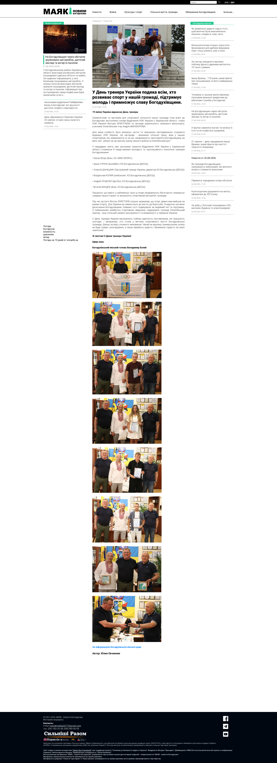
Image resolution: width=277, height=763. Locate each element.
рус (232, 2)
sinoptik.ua (72, 240)
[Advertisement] (65, 175)
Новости (96, 12)
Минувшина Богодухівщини (200, 12)
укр (226, 2)
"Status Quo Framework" (82, 750)
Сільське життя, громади (163, 12)
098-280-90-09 (71, 728)
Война (113, 12)
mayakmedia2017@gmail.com (65, 725)
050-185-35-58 (55, 728)
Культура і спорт (133, 12)
